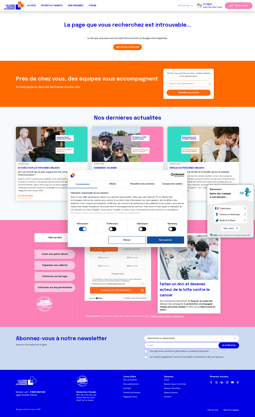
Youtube (232, 382)
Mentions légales (231, 410)
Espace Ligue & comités (175, 384)
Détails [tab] (112, 184)
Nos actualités (130, 380)
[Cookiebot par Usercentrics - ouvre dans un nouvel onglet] (172, 175)
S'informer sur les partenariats (55, 287)
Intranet (167, 397)
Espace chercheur (172, 388)
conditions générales (175, 351)
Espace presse (171, 393)
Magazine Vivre (130, 397)
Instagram (227, 382)
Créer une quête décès (55, 254)
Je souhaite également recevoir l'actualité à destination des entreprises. (187, 357)
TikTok (237, 382)
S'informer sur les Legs (54, 276)
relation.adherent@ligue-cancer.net (167, 316)
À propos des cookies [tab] (172, 184)
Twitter (216, 382)
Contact (127, 388)
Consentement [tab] (83, 184)
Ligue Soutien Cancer (26, 395)
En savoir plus (25, 196)
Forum (92, 6)
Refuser (127, 240)
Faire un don (241, 6)
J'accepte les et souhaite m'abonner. (179, 351)
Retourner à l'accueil (127, 47)
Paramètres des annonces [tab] (142, 184)
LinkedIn (221, 382)
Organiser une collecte (55, 265)
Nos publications (131, 384)
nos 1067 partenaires (89, 197)
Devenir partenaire (131, 393)
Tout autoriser (165, 240)
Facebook (211, 382)
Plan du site (213, 410)
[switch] (112, 229)
